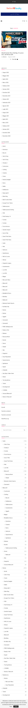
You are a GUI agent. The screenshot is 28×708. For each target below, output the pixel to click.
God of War (15, 457)
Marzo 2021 (5, 122)
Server (15, 551)
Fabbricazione (16, 504)
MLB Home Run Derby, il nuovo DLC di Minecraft (12, 53)
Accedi (3, 407)
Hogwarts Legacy (15, 628)
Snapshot (15, 561)
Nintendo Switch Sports (15, 481)
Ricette (15, 544)
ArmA (15, 571)
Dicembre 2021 (6, 92)
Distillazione (16, 501)
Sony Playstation (16, 685)
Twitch (14, 691)
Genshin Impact (15, 611)
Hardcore (16, 531)
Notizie (14, 568)
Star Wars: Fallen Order (15, 658)
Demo (16, 528)
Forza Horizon (15, 454)
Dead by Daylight (15, 581)
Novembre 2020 (6, 136)
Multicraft (16, 554)
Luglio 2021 (5, 109)
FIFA (15, 601)
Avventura (16, 521)
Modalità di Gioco (15, 518)
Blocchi (16, 498)
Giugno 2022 (6, 72)
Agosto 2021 (6, 106)
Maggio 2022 (6, 75)
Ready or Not (15, 651)
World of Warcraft (15, 671)
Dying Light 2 (15, 588)
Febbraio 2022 (6, 86)
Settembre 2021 (6, 102)
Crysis (15, 578)
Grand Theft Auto (15, 461)
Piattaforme (14, 675)
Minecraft (3, 50)
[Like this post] (10, 59)
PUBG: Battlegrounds (15, 648)
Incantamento (16, 508)
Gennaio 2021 (6, 129)
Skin (15, 558)
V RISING (15, 668)
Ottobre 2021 (6, 99)
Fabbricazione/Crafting (16, 548)
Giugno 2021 (6, 112)
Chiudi (15, 706)
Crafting (15, 494)
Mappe (15, 514)
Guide (14, 441)
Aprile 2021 (5, 119)
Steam (15, 661)
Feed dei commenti (6, 415)
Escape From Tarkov (15, 598)
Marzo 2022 (5, 82)
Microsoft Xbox (16, 681)
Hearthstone (15, 618)
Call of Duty (15, 444)
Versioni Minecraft (15, 564)
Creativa (16, 524)
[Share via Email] (17, 59)
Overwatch (15, 484)
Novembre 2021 (6, 96)
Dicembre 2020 (6, 132)
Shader (16, 477)
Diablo (15, 584)
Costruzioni (15, 491)
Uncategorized (14, 695)
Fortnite (15, 451)
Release (15, 541)
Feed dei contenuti (6, 411)
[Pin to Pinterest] (15, 59)
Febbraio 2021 (6, 126)
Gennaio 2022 (6, 89)
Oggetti (16, 511)
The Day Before (15, 665)
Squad (15, 655)
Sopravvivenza (16, 534)
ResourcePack (16, 474)
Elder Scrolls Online (15, 594)
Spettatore (16, 538)
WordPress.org (5, 418)
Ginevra (4, 56)
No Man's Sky (15, 641)
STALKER (14, 688)
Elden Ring (15, 591)
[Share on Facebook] (12, 59)
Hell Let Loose (15, 621)
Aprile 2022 (5, 79)
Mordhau (15, 638)
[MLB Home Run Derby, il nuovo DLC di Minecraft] (14, 39)
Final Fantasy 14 (15, 604)
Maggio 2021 (6, 116)
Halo (15, 464)
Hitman (15, 624)
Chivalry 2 (15, 447)
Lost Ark (15, 467)
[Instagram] (14, 1)
